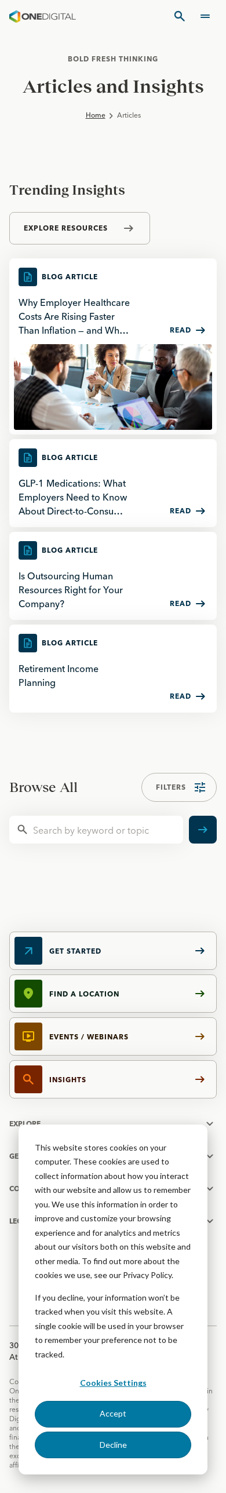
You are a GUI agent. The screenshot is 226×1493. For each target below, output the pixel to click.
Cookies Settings (113, 1383)
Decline (113, 1445)
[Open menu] (205, 16)
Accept (113, 1413)
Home (95, 115)
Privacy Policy (147, 1275)
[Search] (179, 16)
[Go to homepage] (42, 16)
